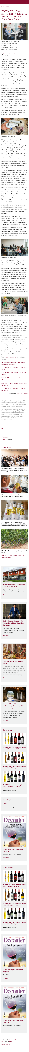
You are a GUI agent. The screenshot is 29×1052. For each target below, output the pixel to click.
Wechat (5, 431)
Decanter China (14, 2)
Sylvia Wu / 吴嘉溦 (22, 393)
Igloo (10, 1041)
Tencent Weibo (8, 431)
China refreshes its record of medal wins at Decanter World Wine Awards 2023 (14, 495)
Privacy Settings (5, 1044)
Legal (2, 1041)
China (5, 803)
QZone (11, 431)
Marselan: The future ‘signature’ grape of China (14, 551)
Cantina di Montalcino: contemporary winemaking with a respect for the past (13, 706)
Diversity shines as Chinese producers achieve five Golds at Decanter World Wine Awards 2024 (14, 470)
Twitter (18, 431)
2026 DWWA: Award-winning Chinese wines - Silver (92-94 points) (14, 767)
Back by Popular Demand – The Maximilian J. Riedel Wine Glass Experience (13, 623)
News (7, 6)
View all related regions (9, 807)
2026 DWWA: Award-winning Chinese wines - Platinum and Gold (14, 748)
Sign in (3, 439)
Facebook (20, 431)
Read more (6, 595)
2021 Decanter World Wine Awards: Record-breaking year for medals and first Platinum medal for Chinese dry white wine (14, 523)
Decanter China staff (9, 54)
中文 (26, 2)
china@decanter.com (6, 416)
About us (21, 409)
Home (2, 6)
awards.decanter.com (10, 357)
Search (5, 2)
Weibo (2, 431)
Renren (14, 431)
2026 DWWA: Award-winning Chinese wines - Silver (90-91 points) (14, 785)
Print (23, 431)
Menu (2, 2)
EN (23, 2)
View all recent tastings (9, 790)
